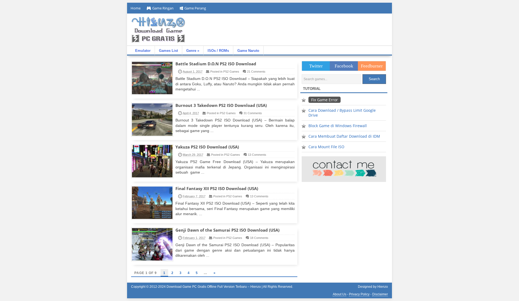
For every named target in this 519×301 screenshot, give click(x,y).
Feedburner (372, 66)
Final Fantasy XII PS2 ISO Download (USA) (216, 188)
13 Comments (257, 154)
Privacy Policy (359, 294)
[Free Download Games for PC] (158, 29)
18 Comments (259, 237)
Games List (168, 51)
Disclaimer (380, 294)
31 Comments (253, 113)
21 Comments (256, 71)
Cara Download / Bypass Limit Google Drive (342, 113)
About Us (339, 294)
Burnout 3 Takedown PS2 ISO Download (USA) (221, 105)
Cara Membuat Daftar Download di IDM (344, 136)
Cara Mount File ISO (326, 146)
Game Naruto (248, 51)
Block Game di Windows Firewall (337, 125)
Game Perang (195, 8)
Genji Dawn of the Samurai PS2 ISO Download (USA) (227, 230)
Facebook (344, 66)
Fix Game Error (324, 99)
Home (136, 8)
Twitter (316, 66)
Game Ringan (163, 8)
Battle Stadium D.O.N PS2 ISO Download (215, 63)
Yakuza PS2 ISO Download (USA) (207, 147)
